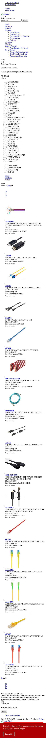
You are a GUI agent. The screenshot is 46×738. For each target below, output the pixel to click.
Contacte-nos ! (10, 5)
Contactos (8, 42)
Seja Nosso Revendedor (18, 54)
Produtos (8, 26)
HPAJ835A (9, 411)
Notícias (8, 44)
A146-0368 (9, 221)
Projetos (13, 40)
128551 (8, 443)
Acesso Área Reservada (18, 56)
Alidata (41, 719)
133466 (8, 255)
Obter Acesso (10, 10)
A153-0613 (9, 507)
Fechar (28, 72)
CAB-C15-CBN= (11, 475)
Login (7, 8)
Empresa (8, 30)
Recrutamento (15, 38)
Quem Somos (14, 32)
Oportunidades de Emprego (19, 36)
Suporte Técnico (11, 46)
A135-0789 (9, 664)
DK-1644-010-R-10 (12, 378)
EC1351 (8, 318)
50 (6, 191)
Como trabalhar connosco (19, 52)
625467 (8, 634)
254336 (8, 286)
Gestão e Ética (15, 34)
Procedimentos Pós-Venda (19, 48)
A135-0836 (9, 570)
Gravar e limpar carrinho (16, 72)
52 (6, 195)
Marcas (7, 28)
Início (7, 24)
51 (6, 193)
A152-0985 (9, 602)
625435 (8, 348)
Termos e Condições (12, 715)
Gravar (4, 72)
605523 (8, 539)
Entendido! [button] (9, 734)
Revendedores (10, 50)
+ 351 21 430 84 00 (12, 3)
